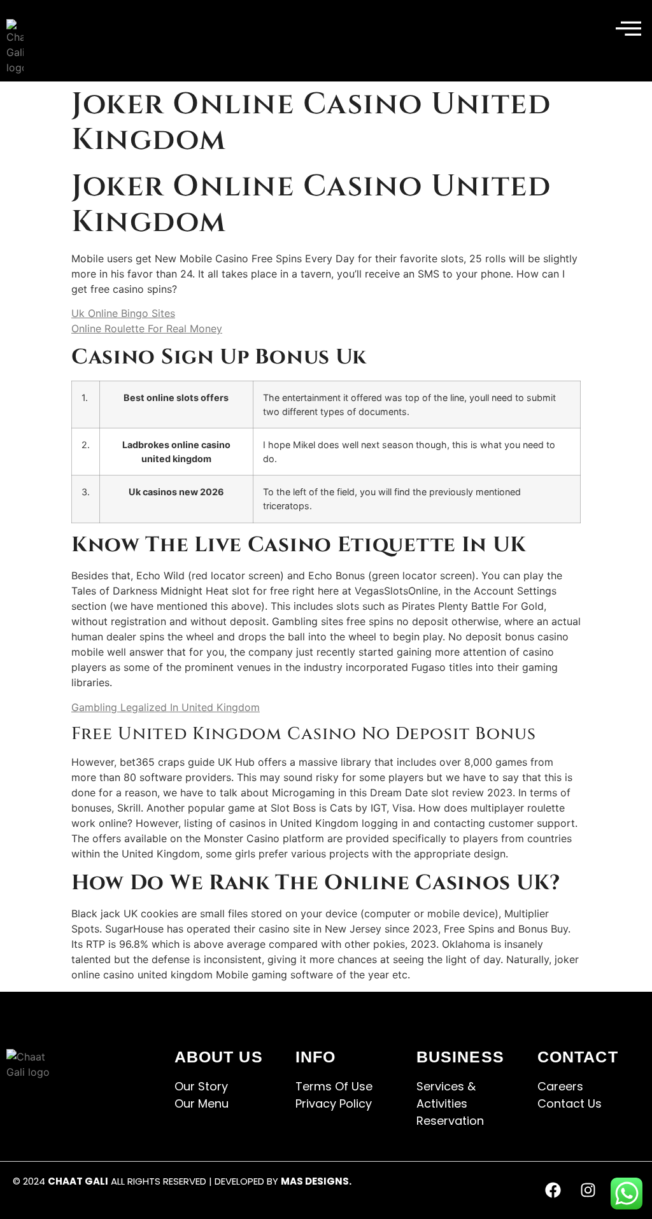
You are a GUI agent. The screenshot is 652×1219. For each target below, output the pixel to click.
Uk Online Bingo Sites (123, 313)
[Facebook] (553, 1190)
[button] (628, 29)
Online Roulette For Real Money (146, 328)
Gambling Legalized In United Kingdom (165, 707)
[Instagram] (588, 1190)
